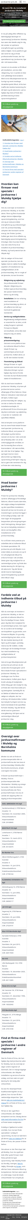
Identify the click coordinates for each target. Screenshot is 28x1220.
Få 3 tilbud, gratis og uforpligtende (14, 21)
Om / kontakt (7, 1217)
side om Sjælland (15, 1138)
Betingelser (24, 1217)
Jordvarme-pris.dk (9, 2)
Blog (13, 1217)
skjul (21, 140)
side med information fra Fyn (12, 1119)
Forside (2, 1217)
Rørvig (20, 1163)
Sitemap (18, 1217)
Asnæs (18, 1166)
